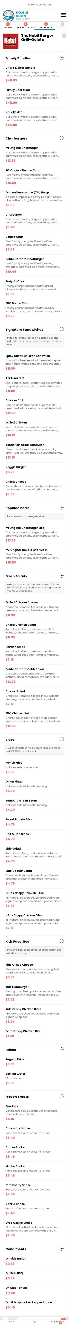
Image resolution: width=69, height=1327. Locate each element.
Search (8, 26)
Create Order (46, 26)
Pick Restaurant (25, 26)
